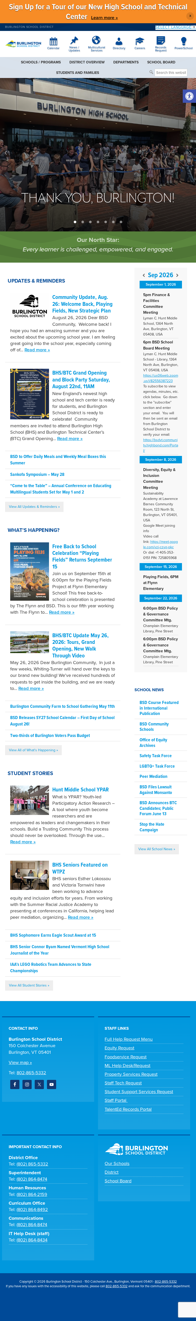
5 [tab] (105, 222)
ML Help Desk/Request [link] (127, 1065)
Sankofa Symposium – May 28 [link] (37, 475)
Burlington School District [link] (29, 27)
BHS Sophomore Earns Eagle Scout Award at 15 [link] (53, 935)
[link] (189, 96)
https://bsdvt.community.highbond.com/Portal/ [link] (160, 445)
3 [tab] (90, 222)
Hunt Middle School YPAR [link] (80, 790)
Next (190, 153)
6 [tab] (113, 222)
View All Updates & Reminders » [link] (34, 507)
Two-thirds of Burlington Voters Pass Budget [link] (50, 736)
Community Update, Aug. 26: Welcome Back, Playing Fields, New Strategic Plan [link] (82, 304)
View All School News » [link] (156, 849)
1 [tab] (75, 222)
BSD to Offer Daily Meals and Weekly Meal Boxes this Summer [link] (58, 460)
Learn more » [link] (104, 17)
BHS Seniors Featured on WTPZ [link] (80, 868)
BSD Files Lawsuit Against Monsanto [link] (156, 790)
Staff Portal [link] (116, 1100)
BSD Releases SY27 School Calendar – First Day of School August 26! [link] (62, 721)
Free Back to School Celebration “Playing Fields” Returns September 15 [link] (82, 557)
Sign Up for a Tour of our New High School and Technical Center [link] (98, 12)
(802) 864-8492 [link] (32, 1209)
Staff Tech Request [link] (123, 1083)
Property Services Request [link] (131, 1074)
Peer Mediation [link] (153, 777)
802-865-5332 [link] (31, 1073)
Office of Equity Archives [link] (153, 743)
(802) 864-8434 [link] (32, 1240)
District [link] (111, 1172)
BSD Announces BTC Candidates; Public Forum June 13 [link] (158, 808)
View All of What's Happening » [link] (33, 750)
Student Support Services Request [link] (139, 1091)
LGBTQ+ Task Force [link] (157, 766)
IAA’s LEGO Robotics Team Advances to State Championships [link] (50, 968)
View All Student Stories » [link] (29, 985)
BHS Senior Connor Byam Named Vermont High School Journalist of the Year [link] (59, 950)
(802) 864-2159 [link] (32, 1194)
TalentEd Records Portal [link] (128, 1109)
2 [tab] (82, 222)
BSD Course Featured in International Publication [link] (159, 708)
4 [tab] (98, 222)
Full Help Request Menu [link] (129, 1039)
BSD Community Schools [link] (154, 727)
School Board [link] (118, 1181)
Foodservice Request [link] (125, 1057)
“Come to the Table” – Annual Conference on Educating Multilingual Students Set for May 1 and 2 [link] (60, 489)
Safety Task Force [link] (156, 756)
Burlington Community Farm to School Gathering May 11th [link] (62, 707)
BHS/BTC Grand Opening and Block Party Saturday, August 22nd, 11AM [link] (81, 380)
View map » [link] (20, 1062)
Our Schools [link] (117, 1163)
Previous (5, 153)
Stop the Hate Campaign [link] (152, 827)
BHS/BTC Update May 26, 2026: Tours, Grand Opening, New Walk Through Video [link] (80, 646)
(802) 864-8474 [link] (32, 1179)
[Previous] (144, 275)
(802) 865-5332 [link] (32, 1164)
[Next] (177, 275)
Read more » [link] (37, 350)
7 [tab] (121, 222)
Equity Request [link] (119, 1048)
